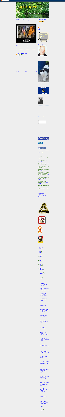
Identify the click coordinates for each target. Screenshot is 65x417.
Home (26, 71)
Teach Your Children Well (43, 295)
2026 (40, 248)
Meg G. (39, 28)
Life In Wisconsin (42, 316)
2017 (40, 259)
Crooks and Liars (40, 194)
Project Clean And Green (43, 396)
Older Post (35, 71)
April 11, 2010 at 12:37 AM (23, 53)
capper (39, 29)
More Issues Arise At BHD (43, 351)
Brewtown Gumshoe (41, 193)
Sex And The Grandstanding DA (44, 352)
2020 (40, 255)
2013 (40, 264)
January (41, 409)
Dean (41, 186)
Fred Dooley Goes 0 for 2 (43, 345)
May (40, 278)
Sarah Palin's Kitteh (43, 311)
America (19, 47)
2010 (40, 268)
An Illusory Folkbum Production (44, 290)
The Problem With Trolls (43, 338)
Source (17, 45)
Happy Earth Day (42, 306)
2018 (40, 257)
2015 (40, 261)
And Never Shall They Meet (44, 334)
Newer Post (17, 71)
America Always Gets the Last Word (23, 20)
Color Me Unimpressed (43, 401)
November (41, 270)
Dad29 (44, 167)
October (41, 272)
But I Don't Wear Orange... (43, 315)
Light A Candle (42, 285)
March (41, 406)
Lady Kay (47, 164)
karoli (39, 158)
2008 (40, 412)
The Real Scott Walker (43, 378)
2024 (40, 251)
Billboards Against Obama (43, 388)
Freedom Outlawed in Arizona (44, 301)
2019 (40, 256)
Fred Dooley (47, 153)
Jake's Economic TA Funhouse (42, 195)
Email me (39, 113)
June (41, 277)
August (41, 274)
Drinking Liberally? (42, 397)
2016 (40, 260)
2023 (40, 252)
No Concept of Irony (43, 358)
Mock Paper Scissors (41, 196)
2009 (40, 410)
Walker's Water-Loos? (43, 305)
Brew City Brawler (40, 161)
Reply (19, 55)
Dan (18, 53)
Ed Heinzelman (40, 27)
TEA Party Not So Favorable (44, 363)
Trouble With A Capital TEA (44, 320)
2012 (40, 265)
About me (39, 111)
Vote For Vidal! (42, 327)
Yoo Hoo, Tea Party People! (44, 326)
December (41, 269)
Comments (41, 122)
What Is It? (41, 300)
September (41, 273)
